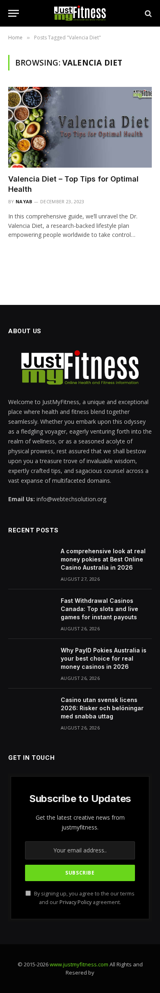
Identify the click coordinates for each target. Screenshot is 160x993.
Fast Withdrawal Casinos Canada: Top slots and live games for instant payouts (99, 608)
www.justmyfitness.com (79, 964)
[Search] (147, 13)
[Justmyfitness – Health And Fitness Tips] (80, 13)
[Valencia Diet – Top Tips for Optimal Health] (80, 127)
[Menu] (13, 13)
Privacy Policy (75, 902)
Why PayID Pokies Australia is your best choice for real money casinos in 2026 (103, 658)
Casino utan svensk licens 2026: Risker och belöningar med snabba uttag (102, 708)
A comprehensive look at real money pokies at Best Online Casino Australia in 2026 (103, 559)
